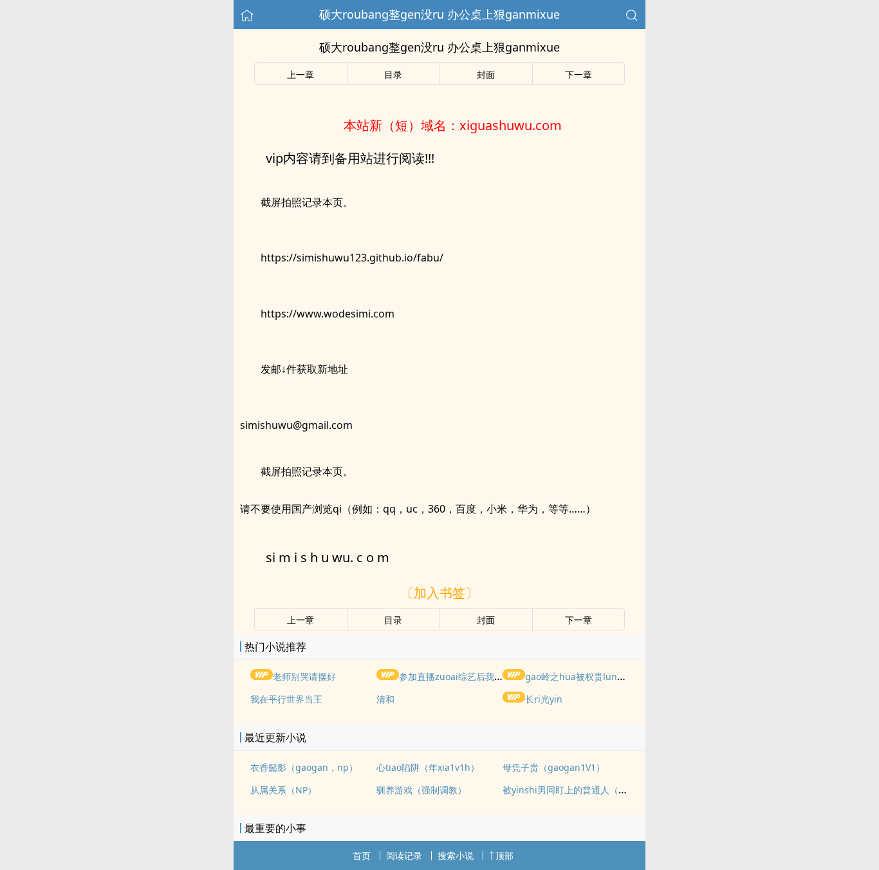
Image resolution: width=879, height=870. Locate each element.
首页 (362, 855)
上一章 (300, 74)
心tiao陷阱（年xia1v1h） (427, 767)
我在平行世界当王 (286, 699)
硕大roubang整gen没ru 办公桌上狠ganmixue (439, 14)
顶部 (504, 855)
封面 (486, 74)
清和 (385, 699)
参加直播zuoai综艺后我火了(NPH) (467, 676)
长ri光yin (543, 699)
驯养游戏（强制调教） (421, 790)
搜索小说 (456, 855)
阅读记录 (404, 855)
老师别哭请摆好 (304, 676)
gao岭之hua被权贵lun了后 (580, 676)
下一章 (578, 74)
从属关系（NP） (283, 790)
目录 (393, 74)
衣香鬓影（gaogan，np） (304, 767)
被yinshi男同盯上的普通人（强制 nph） (584, 790)
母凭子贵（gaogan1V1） (554, 767)
